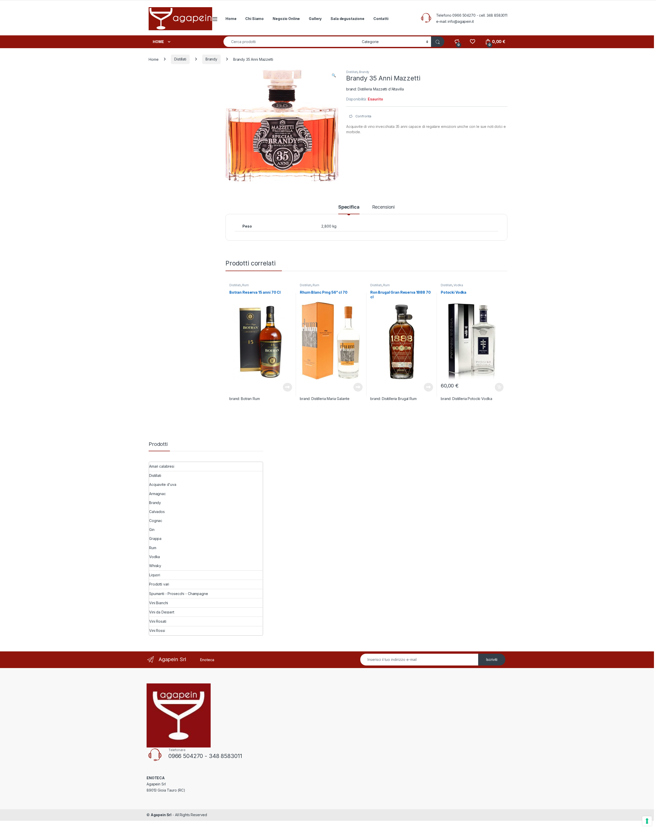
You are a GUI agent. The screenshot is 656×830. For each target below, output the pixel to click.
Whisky (155, 565)
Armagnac (157, 493)
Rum (245, 285)
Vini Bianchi (158, 603)
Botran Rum (250, 398)
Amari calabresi (161, 466)
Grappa (155, 538)
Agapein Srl (161, 815)
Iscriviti (491, 659)
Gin (152, 529)
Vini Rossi (157, 630)
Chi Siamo (254, 18)
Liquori (154, 575)
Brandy (211, 59)
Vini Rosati (157, 621)
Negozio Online (286, 18)
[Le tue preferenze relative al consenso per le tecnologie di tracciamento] (647, 821)
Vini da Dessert (161, 612)
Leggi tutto (287, 387)
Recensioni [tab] (383, 207)
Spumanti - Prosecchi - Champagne (178, 593)
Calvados (157, 511)
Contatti (380, 18)
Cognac (155, 520)
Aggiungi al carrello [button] (496, 387)
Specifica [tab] (349, 207)
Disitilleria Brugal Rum (399, 398)
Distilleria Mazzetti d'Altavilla (381, 89)
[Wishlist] (472, 41)
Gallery (315, 18)
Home (230, 18)
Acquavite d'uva (162, 484)
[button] (334, 75)
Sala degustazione (347, 18)
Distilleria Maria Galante (330, 398)
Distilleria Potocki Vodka (472, 398)
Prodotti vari (159, 584)
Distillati (180, 59)
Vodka (458, 285)
